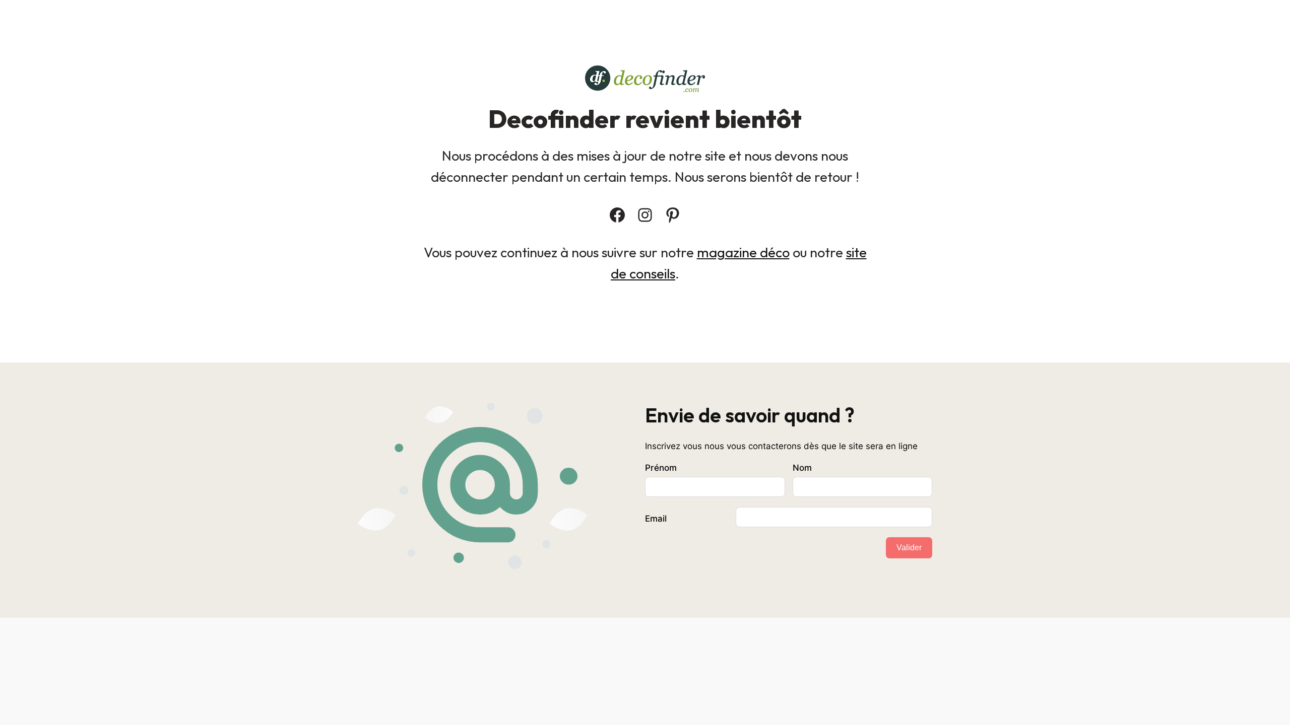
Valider (909, 547)
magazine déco (743, 252)
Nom (802, 468)
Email (656, 519)
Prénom (661, 468)
